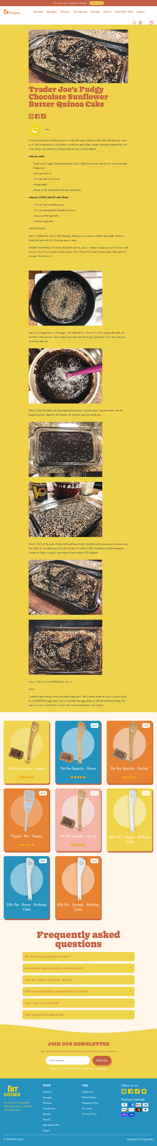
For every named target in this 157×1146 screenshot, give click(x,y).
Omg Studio (147, 1139)
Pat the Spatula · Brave (78, 768)
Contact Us (87, 1092)
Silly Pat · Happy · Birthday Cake (129, 839)
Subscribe (102, 1060)
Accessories (80, 12)
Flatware (65, 12)
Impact (140, 12)
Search (107, 12)
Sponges (51, 12)
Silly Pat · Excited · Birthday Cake (78, 907)
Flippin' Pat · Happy (26, 836)
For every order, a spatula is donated (78, 3)
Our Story (87, 1108)
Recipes (95, 12)
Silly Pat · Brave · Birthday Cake (26, 907)
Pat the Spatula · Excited (129, 768)
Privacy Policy (101, 1068)
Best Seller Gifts (124, 12)
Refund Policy (89, 1097)
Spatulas (38, 12)
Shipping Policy (90, 1103)
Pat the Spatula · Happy (26, 768)
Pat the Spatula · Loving (78, 836)
